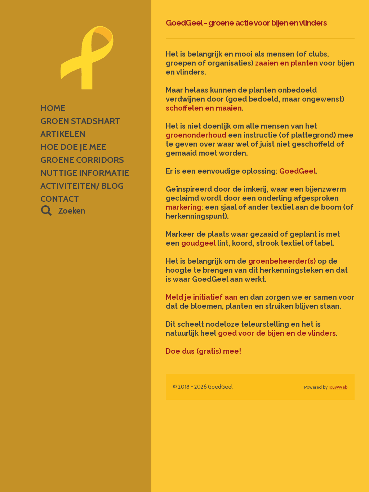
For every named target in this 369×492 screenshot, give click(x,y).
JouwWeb (338, 387)
